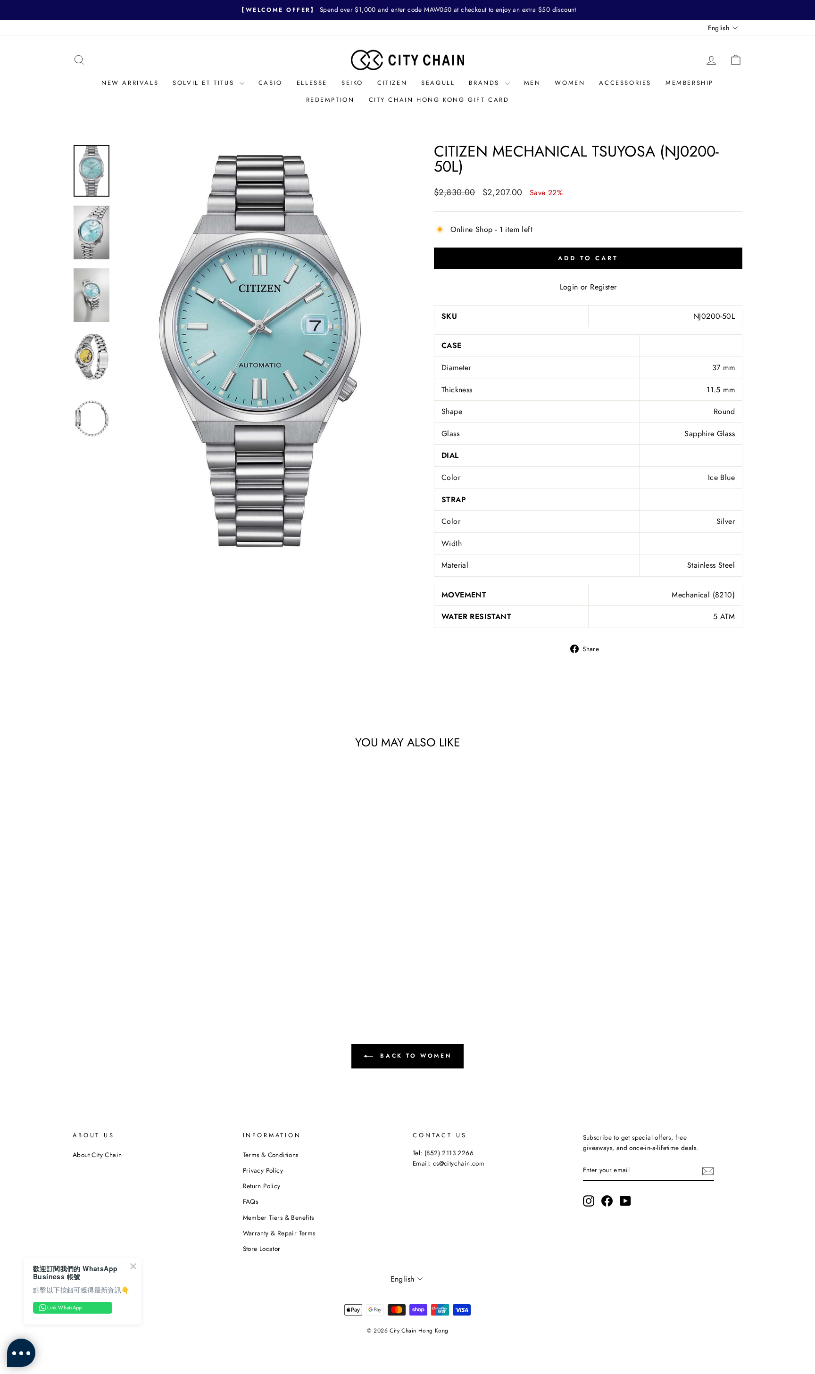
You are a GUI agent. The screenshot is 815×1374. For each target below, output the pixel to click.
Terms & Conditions (271, 1154)
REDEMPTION (330, 99)
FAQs (250, 1201)
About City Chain (97, 1154)
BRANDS (485, 82)
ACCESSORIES (625, 82)
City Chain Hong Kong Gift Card (439, 99)
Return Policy (262, 1186)
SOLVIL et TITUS (205, 82)
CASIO (270, 82)
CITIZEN (392, 82)
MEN (532, 82)
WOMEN (570, 82)
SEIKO (352, 82)
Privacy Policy (263, 1170)
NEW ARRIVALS (129, 82)
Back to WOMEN (414, 1055)
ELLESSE (312, 82)
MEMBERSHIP (689, 82)
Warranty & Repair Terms (279, 1233)
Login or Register (588, 286)
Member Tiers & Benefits (278, 1217)
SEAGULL (438, 82)
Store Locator (262, 1248)
